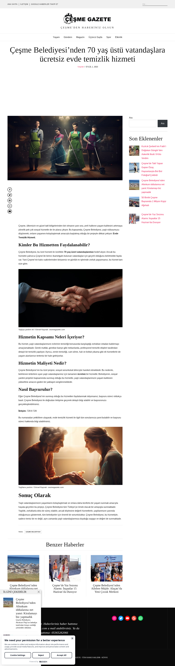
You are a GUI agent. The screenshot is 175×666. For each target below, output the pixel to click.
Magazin (80, 37)
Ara (130, 118)
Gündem (68, 37)
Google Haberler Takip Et (44, 4)
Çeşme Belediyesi (33, 532)
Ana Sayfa (13, 4)
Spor (108, 37)
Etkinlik (118, 37)
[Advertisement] (87, 89)
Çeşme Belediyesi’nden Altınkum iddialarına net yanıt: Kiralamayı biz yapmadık (26, 608)
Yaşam (56, 37)
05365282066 (60, 632)
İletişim (24, 4)
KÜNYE (105, 657)
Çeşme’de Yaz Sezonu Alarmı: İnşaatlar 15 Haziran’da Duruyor (153, 218)
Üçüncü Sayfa (95, 37)
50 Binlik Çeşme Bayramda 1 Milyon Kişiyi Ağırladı (154, 201)
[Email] (10, 211)
